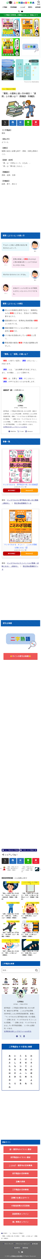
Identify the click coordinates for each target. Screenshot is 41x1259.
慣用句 (30, 7)
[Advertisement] (20, 208)
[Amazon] (29, 431)
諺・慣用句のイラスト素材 (20, 1149)
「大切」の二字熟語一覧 (29, 850)
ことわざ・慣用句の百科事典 (20, 1165)
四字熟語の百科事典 (20, 1173)
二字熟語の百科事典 (16, 1256)
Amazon (28, 490)
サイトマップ (9, 1244)
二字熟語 (4, 7)
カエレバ (23, 486)
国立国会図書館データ (22, 503)
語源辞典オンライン (20, 1214)
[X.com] (19, 11)
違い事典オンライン (20, 1222)
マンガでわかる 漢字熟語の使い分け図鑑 (19, 484)
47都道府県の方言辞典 (20, 1206)
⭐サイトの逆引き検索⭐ (20, 656)
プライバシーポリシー (23, 1244)
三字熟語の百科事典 (20, 1190)
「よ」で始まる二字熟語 (8, 89)
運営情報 (25, 1248)
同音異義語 (13, 7)
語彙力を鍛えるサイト (20, 1198)
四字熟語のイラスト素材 (20, 1157)
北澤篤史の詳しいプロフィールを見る (15, 427)
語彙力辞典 (20, 1182)
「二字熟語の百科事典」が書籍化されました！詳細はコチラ (20, 15)
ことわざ (22, 7)
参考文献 (35, 1244)
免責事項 (17, 1248)
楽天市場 (11, 490)
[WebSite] (12, 431)
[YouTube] (22, 11)
